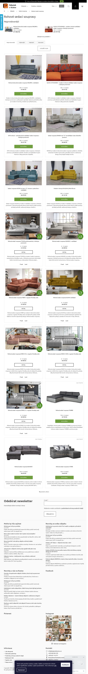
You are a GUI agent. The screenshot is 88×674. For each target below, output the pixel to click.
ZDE (62, 1)
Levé (26, 264)
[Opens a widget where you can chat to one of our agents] (75, 664)
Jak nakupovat (9, 651)
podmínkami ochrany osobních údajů (72, 508)
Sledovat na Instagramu (60, 643)
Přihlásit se (50, 514)
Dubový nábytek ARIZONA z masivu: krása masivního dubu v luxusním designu (64, 559)
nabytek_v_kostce (53, 659)
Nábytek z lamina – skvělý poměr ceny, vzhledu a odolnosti (19, 556)
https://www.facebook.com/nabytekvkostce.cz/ (61, 657)
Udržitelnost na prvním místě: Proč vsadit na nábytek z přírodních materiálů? (63, 526)
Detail (23, 252)
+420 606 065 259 (53, 653)
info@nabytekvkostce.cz (55, 651)
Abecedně (40, 42)
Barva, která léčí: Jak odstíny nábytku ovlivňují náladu (18, 541)
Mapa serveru (8, 662)
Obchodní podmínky (10, 653)
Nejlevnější (22, 42)
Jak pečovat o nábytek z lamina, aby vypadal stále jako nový (20, 548)
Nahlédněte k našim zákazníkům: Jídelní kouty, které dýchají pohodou (23, 588)
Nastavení (21, 670)
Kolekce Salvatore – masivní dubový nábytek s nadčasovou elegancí (22, 595)
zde (55, 665)
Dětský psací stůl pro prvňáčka (12, 526)
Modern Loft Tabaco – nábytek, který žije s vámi (58, 542)
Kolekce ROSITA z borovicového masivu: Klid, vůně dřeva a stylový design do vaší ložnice (63, 550)
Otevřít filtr (44, 48)
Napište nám (8, 660)
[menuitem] (24, 6)
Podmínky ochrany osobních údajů (14, 655)
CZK (61, 6)
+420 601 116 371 (53, 655)
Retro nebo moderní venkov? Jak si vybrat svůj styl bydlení (19, 533)
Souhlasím (65, 665)
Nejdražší (31, 42)
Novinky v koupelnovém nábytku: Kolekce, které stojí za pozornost (22, 573)
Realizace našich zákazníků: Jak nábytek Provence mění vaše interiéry (23, 603)
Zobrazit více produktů (43, 36)
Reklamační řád (9, 658)
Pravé (21, 264)
